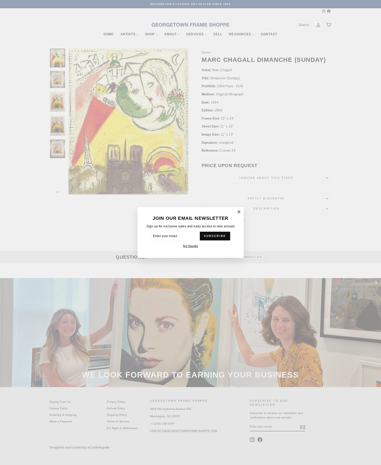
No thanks (190, 246)
